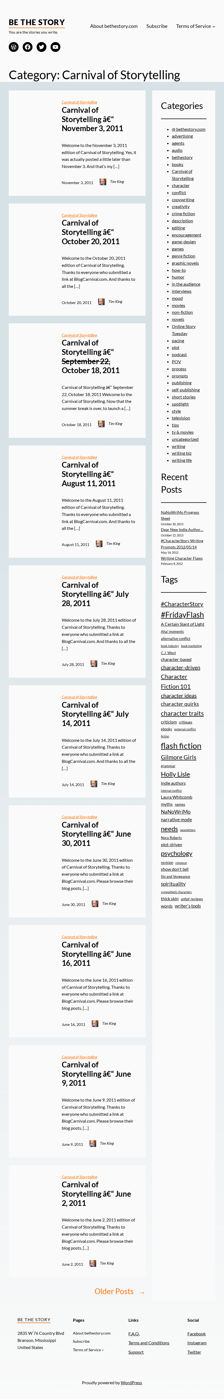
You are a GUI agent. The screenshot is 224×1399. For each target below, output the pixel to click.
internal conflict (171, 790)
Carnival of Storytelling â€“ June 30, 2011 (96, 834)
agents (178, 143)
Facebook (196, 1333)
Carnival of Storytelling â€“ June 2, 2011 (96, 1193)
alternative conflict (175, 638)
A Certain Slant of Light (182, 624)
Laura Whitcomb (176, 797)
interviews (181, 291)
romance (181, 862)
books (177, 164)
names (180, 804)
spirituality (173, 884)
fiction (165, 736)
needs (169, 829)
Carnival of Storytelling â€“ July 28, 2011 (95, 594)
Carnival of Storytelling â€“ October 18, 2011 (91, 356)
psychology (176, 853)
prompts (180, 375)
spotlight (180, 403)
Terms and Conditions (148, 1342)
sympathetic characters (176, 892)
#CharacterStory (182, 603)
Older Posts (120, 1291)
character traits (182, 713)
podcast (179, 354)
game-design (184, 241)
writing (178, 446)
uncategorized (185, 439)
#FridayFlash (182, 614)
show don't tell (174, 869)
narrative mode (176, 819)
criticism (169, 721)
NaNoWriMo (176, 811)
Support (136, 1351)
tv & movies (183, 432)
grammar (168, 766)
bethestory (182, 157)
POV (176, 361)
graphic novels (185, 262)
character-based (176, 659)
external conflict (185, 729)
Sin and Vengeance (175, 876)
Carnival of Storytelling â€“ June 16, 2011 (96, 953)
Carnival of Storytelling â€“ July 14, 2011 (95, 714)
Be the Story (37, 22)
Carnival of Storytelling (79, 102)
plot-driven (171, 844)
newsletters (188, 830)
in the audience (186, 284)
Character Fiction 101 (176, 681)
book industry (170, 646)
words (167, 906)
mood (177, 298)
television (181, 417)
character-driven (180, 667)
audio (177, 150)
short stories (184, 396)
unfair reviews (192, 899)
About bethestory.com (114, 26)
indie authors (173, 783)
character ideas (179, 695)
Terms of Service (193, 26)
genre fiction (183, 255)
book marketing (191, 646)
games (178, 248)
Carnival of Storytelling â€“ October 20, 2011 (91, 232)
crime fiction (183, 213)
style (176, 411)
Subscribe (156, 26)
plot (175, 347)
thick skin (170, 898)
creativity (181, 206)
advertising (182, 135)
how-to (179, 270)
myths (167, 804)
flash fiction (181, 745)
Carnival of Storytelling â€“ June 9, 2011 (96, 1073)
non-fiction (182, 312)
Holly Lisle (175, 774)
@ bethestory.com (188, 129)
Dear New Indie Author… (182, 529)
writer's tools (188, 906)
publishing (181, 382)
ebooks (166, 729)
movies (178, 305)
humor (178, 276)
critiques (185, 722)
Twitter (194, 1351)
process (179, 368)
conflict (179, 192)
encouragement (186, 234)
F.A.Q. (134, 1333)
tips (175, 424)
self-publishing (186, 389)
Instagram (197, 1342)
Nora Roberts (171, 838)
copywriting (183, 199)
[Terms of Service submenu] (213, 26)
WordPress (131, 1382)
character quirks (180, 704)
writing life (182, 460)
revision (167, 862)
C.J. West (168, 653)
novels (178, 319)
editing (178, 227)
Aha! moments (172, 631)
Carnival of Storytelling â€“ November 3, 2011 (92, 119)
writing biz (181, 453)
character (181, 185)
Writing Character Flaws (182, 558)
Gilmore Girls (178, 757)
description (182, 220)
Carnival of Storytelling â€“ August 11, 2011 (89, 474)
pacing (178, 340)
